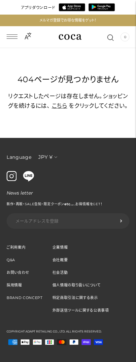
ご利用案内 (16, 247)
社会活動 (60, 272)
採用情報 (14, 285)
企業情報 (60, 247)
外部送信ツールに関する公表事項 (80, 310)
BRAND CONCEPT (25, 297)
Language (19, 157)
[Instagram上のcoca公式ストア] (12, 179)
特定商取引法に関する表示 (75, 297)
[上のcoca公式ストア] (28, 180)
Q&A (11, 260)
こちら (59, 105)
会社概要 (60, 260)
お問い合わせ (18, 272)
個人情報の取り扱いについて (76, 285)
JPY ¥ (45, 157)
